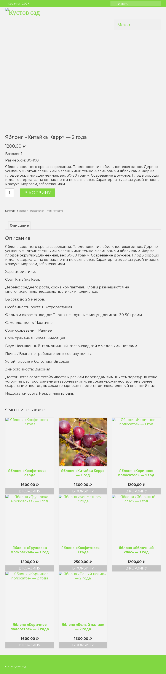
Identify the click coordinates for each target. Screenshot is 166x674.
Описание (19, 225)
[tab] (19, 226)
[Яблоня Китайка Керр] (83, 82)
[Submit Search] (113, 3)
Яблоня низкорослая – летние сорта (41, 210)
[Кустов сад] (83, 19)
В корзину (37, 192)
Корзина (18, 3)
